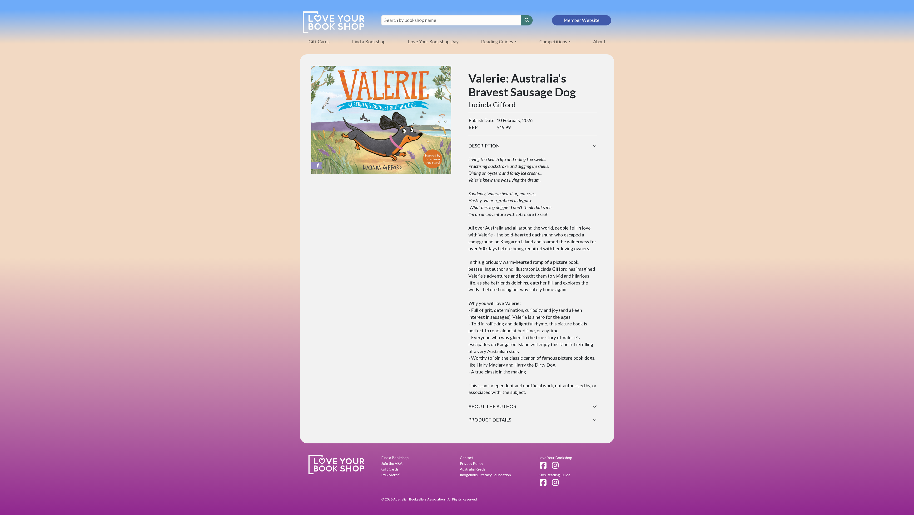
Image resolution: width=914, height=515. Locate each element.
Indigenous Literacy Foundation (485, 474)
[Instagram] (555, 465)
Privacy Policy (471, 463)
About (599, 41)
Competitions (553, 41)
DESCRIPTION (484, 145)
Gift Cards (319, 41)
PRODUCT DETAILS (489, 419)
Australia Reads (472, 469)
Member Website (582, 20)
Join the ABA (391, 463)
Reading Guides (497, 41)
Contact (466, 457)
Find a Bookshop (368, 41)
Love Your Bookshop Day (433, 41)
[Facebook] (543, 465)
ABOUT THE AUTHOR (492, 406)
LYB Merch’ (390, 474)
